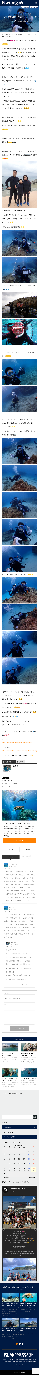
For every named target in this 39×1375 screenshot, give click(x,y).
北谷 (6, 1313)
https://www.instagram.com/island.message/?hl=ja (17, 742)
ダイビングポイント (8, 1335)
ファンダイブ (30, 1084)
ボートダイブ (29, 1062)
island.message (19, 1197)
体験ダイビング (20, 21)
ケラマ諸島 (14, 1057)
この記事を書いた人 (8, 762)
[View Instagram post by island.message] (34, 1227)
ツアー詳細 (19, 840)
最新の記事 (20, 762)
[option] (20, 1315)
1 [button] (17, 1344)
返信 (5, 868)
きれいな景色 (27, 1059)
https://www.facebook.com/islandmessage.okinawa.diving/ (19, 751)
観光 (7, 1061)
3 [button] (22, 1344)
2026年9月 (32, 1177)
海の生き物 (31, 1336)
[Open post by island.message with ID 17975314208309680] (19, 1212)
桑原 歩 (10, 780)
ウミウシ (24, 1309)
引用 (9, 868)
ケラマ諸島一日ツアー (28, 1061)
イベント (9, 1082)
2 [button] (20, 1344)
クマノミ (9, 1057)
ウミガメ (27, 1331)
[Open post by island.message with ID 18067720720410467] (19, 1275)
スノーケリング (10, 1059)
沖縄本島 (26, 21)
